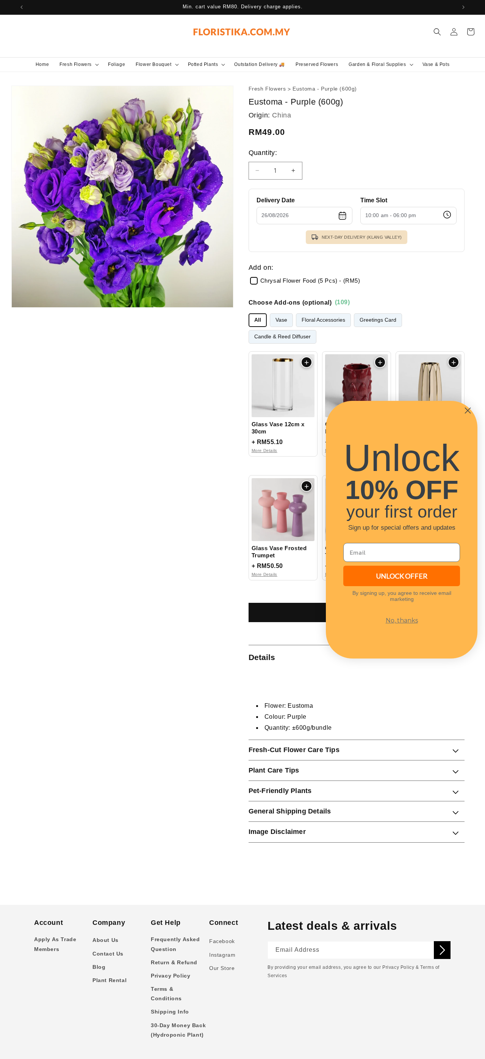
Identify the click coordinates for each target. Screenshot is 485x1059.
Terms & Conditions (166, 993)
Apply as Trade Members (55, 944)
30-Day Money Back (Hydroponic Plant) (178, 1030)
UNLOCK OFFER (401, 576)
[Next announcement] (463, 7)
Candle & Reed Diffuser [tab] (282, 336)
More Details (264, 450)
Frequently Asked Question (175, 944)
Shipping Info (170, 1012)
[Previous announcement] (21, 7)
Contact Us (108, 954)
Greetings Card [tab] (378, 320)
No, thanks (402, 620)
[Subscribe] (442, 950)
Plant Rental (109, 980)
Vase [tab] (281, 320)
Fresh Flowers (267, 89)
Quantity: (263, 152)
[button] (78, 64)
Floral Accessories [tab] (323, 320)
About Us (105, 940)
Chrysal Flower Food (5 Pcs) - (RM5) (310, 281)
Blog (98, 967)
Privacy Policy (170, 976)
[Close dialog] (467, 410)
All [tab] (257, 320)
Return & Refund (174, 962)
